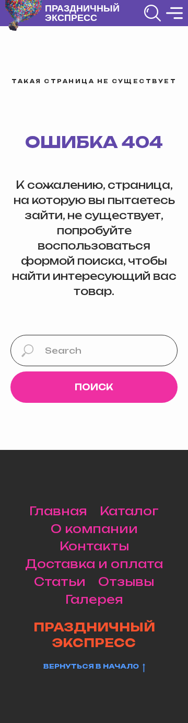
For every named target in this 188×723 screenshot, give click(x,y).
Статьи (60, 581)
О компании (94, 529)
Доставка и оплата (94, 564)
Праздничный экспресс (82, 13)
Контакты (94, 546)
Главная (58, 511)
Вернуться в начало (91, 666)
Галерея (94, 599)
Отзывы (126, 581)
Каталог (129, 511)
